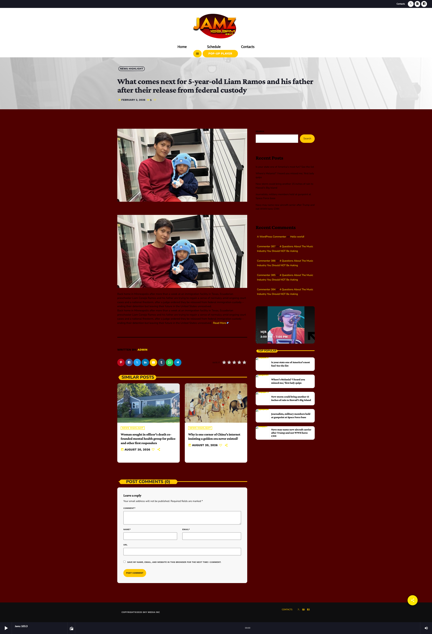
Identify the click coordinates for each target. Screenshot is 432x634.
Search (260, 131)
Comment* (129, 508)
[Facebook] (424, 4)
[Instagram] (417, 4)
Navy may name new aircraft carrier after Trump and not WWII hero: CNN (291, 433)
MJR (263, 332)
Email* (186, 529)
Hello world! (297, 236)
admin (142, 349)
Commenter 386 (266, 261)
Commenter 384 (266, 289)
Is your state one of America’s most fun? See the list (285, 167)
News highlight (131, 68)
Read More (219, 323)
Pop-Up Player (220, 53)
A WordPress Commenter (271, 236)
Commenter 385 (266, 275)
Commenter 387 (266, 246)
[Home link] (216, 25)
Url (125, 545)
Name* (127, 529)
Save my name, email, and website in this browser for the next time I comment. (174, 562)
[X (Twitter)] (411, 4)
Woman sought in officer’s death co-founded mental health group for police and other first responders (148, 439)
